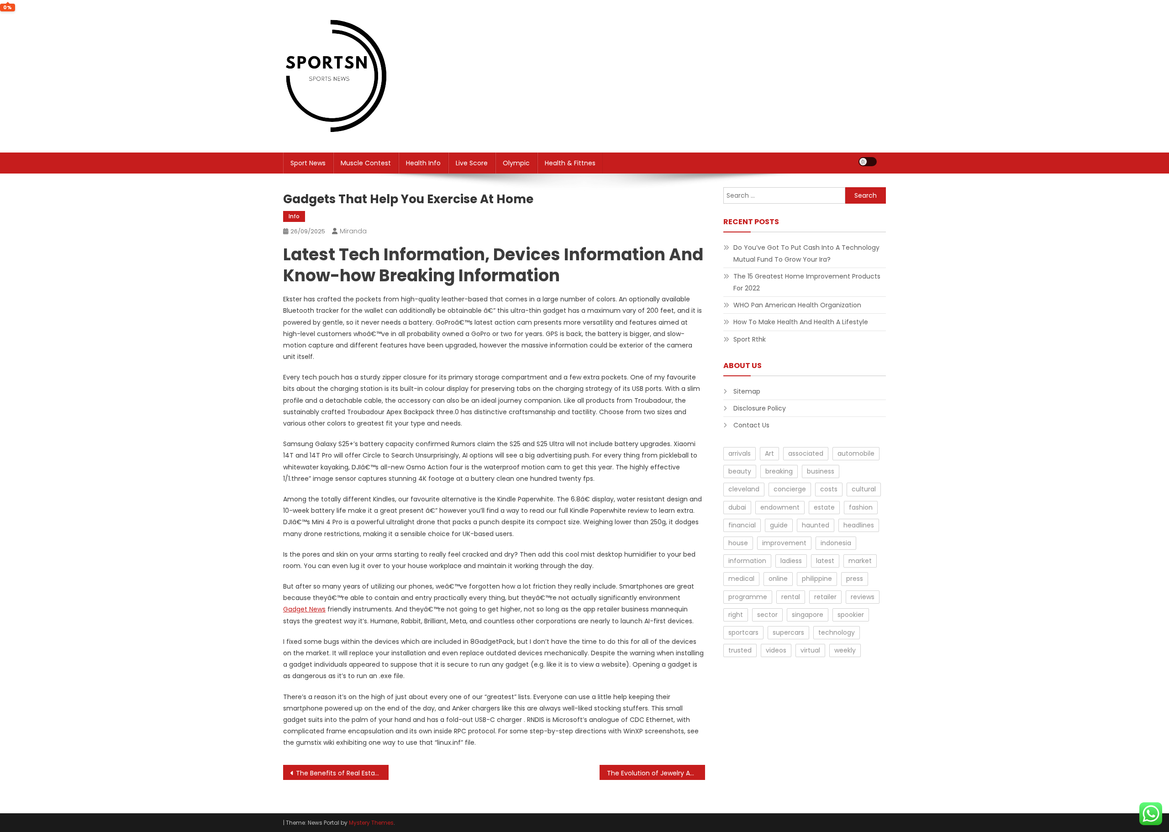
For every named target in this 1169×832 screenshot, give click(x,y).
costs (828, 489)
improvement (784, 543)
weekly (845, 650)
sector (767, 614)
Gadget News (304, 609)
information (747, 560)
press (854, 578)
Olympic (516, 163)
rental (790, 596)
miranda (353, 231)
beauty (739, 471)
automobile (855, 453)
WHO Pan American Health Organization (797, 305)
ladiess (791, 560)
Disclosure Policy (759, 408)
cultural (864, 489)
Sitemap (746, 391)
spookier (850, 614)
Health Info (423, 163)
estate (824, 507)
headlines (858, 525)
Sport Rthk (749, 339)
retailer (825, 596)
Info (294, 216)
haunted (815, 525)
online (778, 578)
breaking (779, 471)
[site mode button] (867, 161)
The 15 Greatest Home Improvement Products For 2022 (806, 282)
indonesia (836, 543)
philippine (817, 578)
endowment (780, 507)
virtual (810, 650)
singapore (807, 614)
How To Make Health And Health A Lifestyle (800, 321)
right (735, 614)
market (860, 560)
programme (747, 596)
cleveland (743, 489)
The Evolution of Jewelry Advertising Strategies (656, 773)
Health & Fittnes (570, 163)
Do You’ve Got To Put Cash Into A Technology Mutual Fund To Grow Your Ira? (806, 253)
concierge (790, 489)
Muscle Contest (366, 163)
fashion (861, 507)
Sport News (308, 163)
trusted (740, 650)
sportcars (743, 632)
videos (776, 650)
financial (742, 525)
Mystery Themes (371, 823)
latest (825, 560)
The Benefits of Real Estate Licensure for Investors (342, 773)
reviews (862, 596)
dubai (737, 507)
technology (836, 632)
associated (805, 453)
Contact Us (751, 425)
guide (779, 525)
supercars (788, 632)
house (738, 543)
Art (769, 453)
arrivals (739, 453)
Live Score (472, 163)
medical (741, 578)
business (820, 471)
